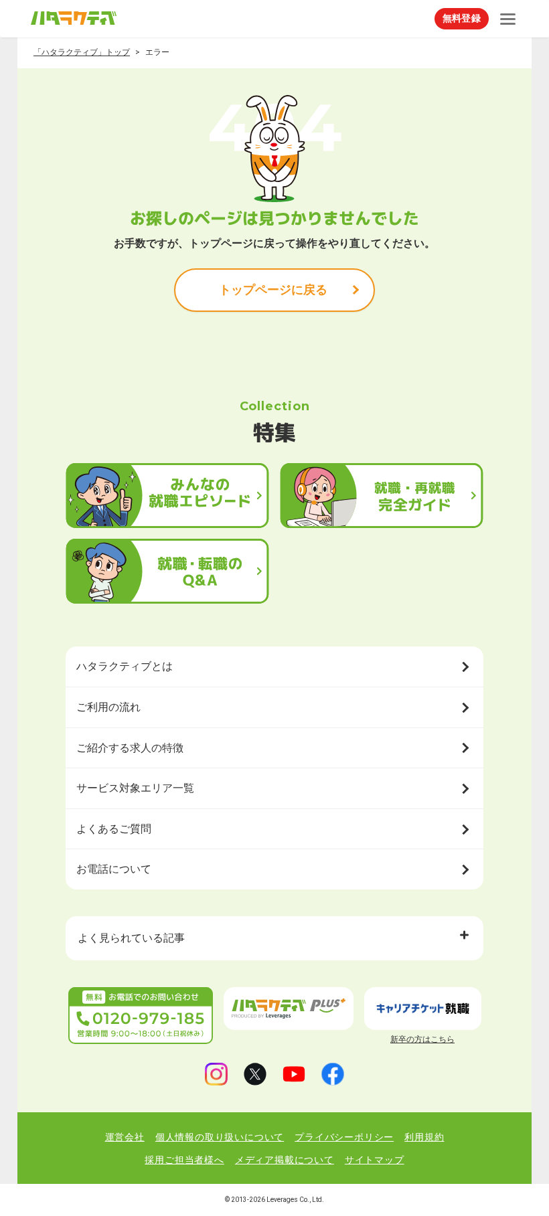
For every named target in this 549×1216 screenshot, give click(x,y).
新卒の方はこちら (422, 1039)
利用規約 (424, 1137)
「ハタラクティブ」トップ (81, 52)
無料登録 (462, 18)
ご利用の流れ (108, 707)
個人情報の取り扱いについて (219, 1137)
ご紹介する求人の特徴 (129, 748)
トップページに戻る (273, 289)
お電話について (113, 869)
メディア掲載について (284, 1159)
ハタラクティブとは (124, 666)
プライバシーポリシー (344, 1137)
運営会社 (125, 1137)
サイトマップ (374, 1159)
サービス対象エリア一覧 (135, 788)
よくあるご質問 (113, 828)
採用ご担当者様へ (184, 1159)
